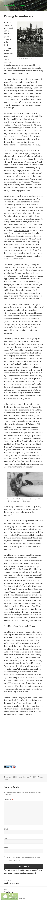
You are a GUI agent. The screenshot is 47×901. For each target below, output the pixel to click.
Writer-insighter (14, 5)
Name (7, 829)
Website (7, 847)
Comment (8, 800)
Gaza (41, 777)
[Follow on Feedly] (9, 896)
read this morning (21, 230)
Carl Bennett (24, 777)
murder (6, 779)
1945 (34, 777)
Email (7, 838)
